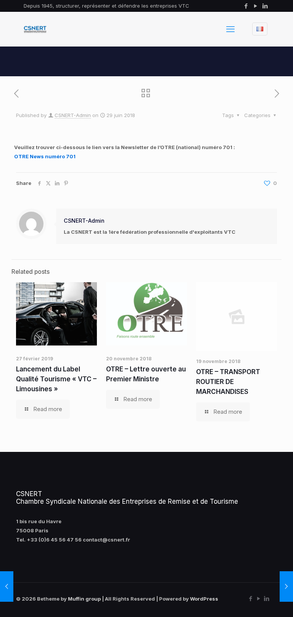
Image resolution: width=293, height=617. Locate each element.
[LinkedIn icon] (265, 6)
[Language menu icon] (259, 28)
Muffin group (84, 599)
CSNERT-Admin (73, 115)
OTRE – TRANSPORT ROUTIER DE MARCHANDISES (228, 381)
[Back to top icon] (256, 601)
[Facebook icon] (246, 6)
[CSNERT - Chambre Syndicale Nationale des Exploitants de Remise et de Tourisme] (35, 29)
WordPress (204, 599)
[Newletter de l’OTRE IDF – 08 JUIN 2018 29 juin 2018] (6, 586)
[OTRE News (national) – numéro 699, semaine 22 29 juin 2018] (286, 586)
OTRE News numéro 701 (45, 156)
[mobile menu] (230, 28)
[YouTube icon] (255, 6)
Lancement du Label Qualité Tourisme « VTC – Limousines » (56, 379)
